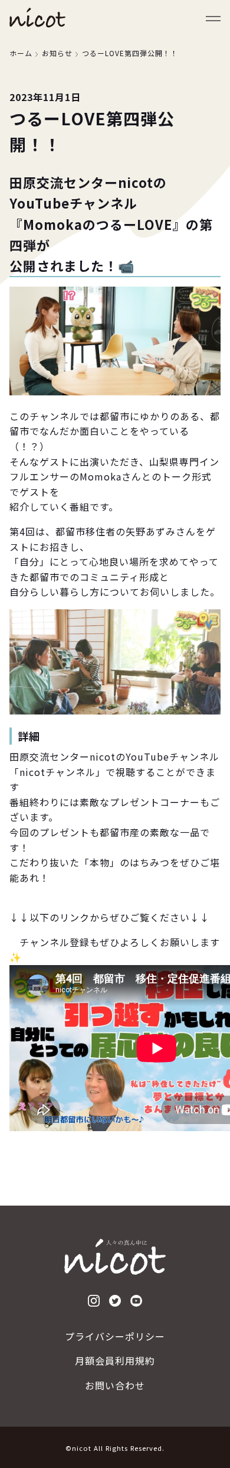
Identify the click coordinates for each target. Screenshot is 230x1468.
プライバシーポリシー (115, 1336)
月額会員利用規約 (115, 1360)
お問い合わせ (115, 1385)
